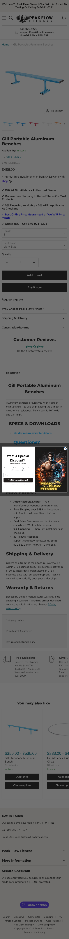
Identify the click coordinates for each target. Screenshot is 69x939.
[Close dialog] (65, 448)
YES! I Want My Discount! (18, 480)
